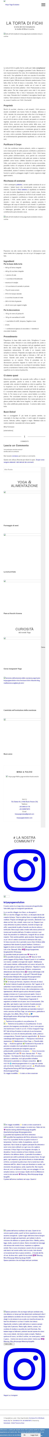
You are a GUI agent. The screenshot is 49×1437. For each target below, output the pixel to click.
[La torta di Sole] (24, 552)
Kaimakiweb (7, 1423)
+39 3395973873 (24, 809)
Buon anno (8, 754)
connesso (15, 456)
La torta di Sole (10, 572)
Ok (25, 1435)
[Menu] (42, 4)
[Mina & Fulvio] (25, 765)
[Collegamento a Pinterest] (40, 1425)
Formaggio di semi (11, 525)
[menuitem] (42, 4)
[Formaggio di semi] (24, 507)
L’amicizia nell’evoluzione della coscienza (20, 710)
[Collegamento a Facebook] (33, 1425)
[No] (41, 1435)
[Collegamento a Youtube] (43, 1425)
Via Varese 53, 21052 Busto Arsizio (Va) (24, 801)
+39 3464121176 (24, 806)
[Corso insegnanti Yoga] (24, 652)
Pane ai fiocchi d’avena (13, 613)
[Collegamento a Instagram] (37, 1425)
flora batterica (22, 189)
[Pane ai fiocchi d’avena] (24, 595)
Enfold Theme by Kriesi (17, 1423)
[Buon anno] (24, 735)
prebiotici (19, 184)
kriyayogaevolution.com (24, 818)
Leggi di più (34, 1435)
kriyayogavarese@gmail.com (24, 814)
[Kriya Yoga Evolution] (20, 4)
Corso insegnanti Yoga (13, 669)
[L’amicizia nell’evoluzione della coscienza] (24, 692)
